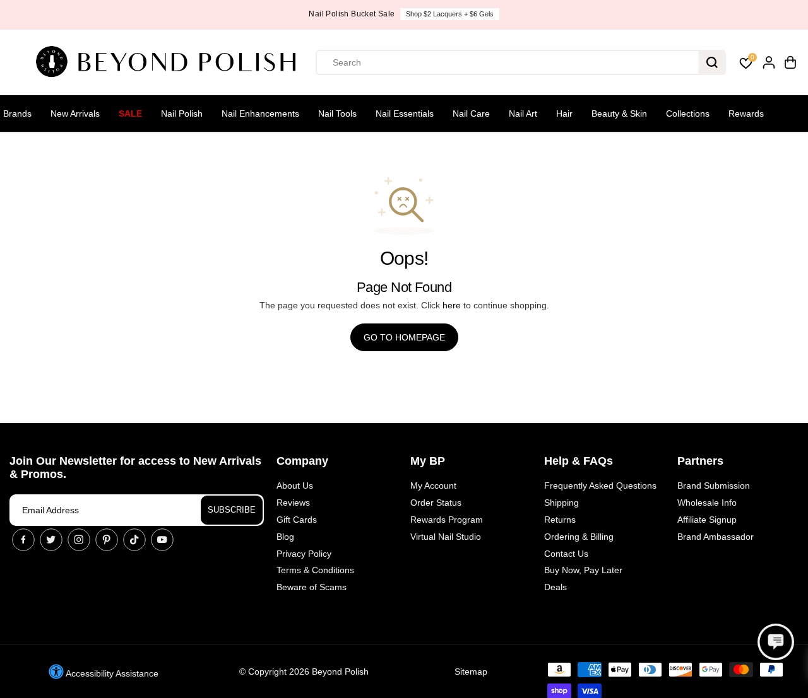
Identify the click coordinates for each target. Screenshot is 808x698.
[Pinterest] (107, 540)
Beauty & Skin (619, 113)
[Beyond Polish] (170, 62)
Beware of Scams (311, 587)
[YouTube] (162, 540)
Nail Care (471, 113)
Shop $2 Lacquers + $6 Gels (450, 14)
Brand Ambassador (715, 537)
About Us (294, 485)
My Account (433, 485)
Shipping (561, 502)
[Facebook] (23, 540)
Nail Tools (337, 113)
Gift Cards (296, 520)
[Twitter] (51, 540)
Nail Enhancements (260, 113)
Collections (688, 113)
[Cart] (790, 62)
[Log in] (769, 62)
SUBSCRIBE (232, 510)
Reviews (293, 502)
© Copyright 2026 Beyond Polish (304, 671)
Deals (555, 587)
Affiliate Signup (707, 520)
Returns (560, 520)
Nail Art (523, 113)
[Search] (712, 62)
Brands (17, 113)
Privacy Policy (303, 554)
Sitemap (470, 671)
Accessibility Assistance (111, 673)
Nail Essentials (405, 113)
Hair (564, 113)
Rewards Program (446, 520)
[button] (776, 642)
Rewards (746, 113)
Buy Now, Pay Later (583, 570)
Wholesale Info (707, 502)
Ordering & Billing (579, 537)
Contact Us (566, 554)
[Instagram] (79, 540)
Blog (285, 537)
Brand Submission (713, 485)
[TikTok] (134, 540)
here (452, 305)
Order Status (435, 502)
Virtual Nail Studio (445, 537)
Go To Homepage (404, 337)
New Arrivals (75, 113)
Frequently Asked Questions (600, 485)
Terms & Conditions (315, 570)
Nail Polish (182, 113)
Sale (130, 113)
